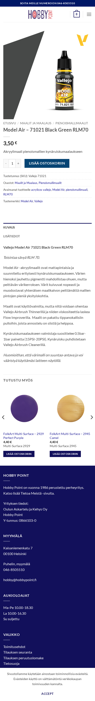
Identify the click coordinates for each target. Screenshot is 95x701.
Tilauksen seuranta (17, 652)
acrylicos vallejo (41, 189)
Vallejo (38, 201)
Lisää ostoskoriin (47, 163)
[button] (77, 14)
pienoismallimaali (76, 189)
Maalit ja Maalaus (35, 123)
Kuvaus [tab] (9, 227)
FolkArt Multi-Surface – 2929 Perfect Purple (23, 436)
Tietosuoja (11, 663)
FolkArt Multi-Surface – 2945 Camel (70, 436)
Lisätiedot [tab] (11, 236)
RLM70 (8, 194)
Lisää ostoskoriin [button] (19, 453)
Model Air (58, 189)
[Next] (91, 426)
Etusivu (9, 123)
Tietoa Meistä (31, 493)
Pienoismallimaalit (71, 123)
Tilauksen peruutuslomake (23, 658)
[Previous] (3, 426)
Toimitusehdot (14, 646)
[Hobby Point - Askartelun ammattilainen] (45, 14)
